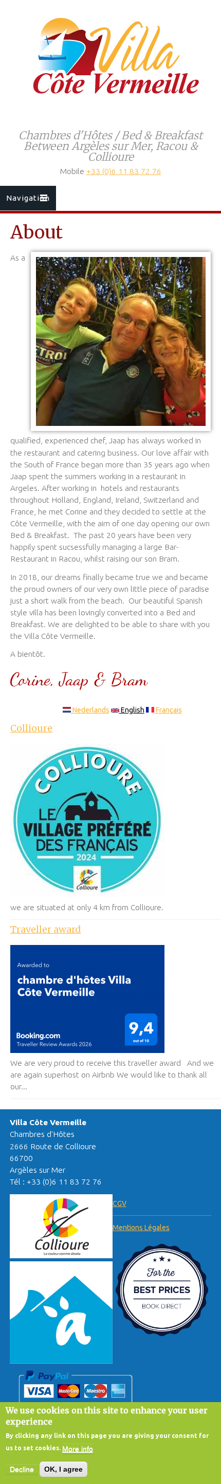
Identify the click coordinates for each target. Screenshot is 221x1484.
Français (168, 710)
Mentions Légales (141, 1227)
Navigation (28, 197)
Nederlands (90, 710)
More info (77, 1449)
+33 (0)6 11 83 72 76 (123, 171)
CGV (119, 1203)
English (131, 710)
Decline (22, 1469)
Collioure (31, 728)
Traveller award (45, 929)
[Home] (110, 101)
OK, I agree (63, 1469)
